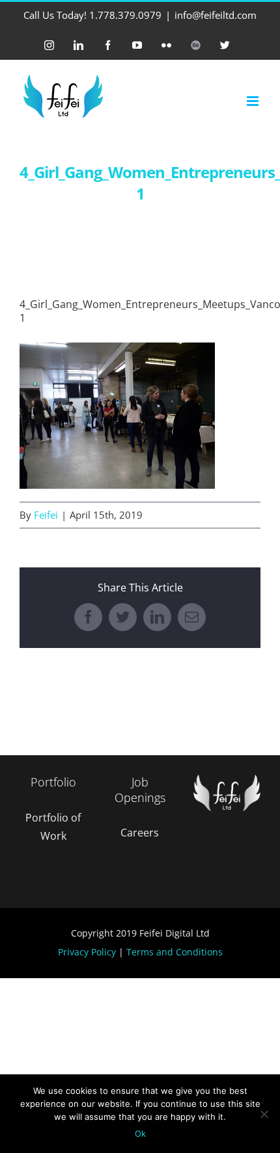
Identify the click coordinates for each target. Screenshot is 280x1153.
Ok (140, 1133)
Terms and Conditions (174, 952)
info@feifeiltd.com (216, 14)
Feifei (46, 514)
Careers (139, 832)
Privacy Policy (87, 952)
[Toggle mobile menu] (253, 101)
